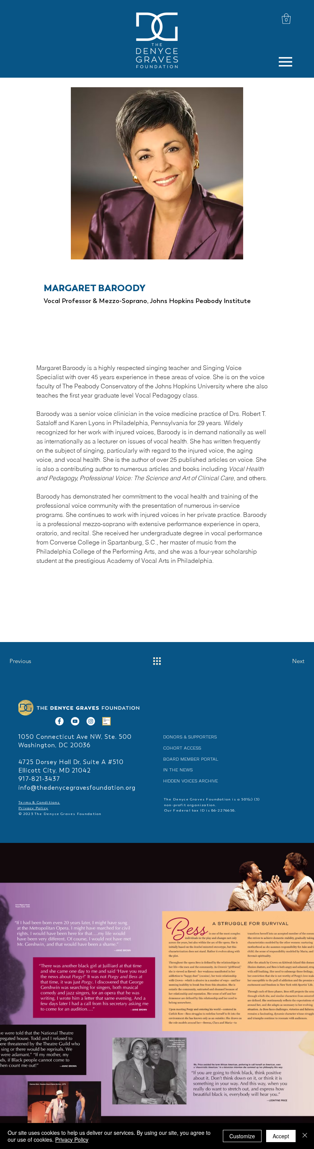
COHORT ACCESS (182, 748)
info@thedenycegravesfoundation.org (76, 787)
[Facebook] (59, 721)
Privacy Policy (33, 808)
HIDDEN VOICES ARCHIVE (190, 781)
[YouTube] (75, 721)
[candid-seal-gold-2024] (106, 721)
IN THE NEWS (178, 770)
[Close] (304, 1136)
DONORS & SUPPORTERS (190, 737)
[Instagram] (91, 721)
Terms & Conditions (39, 802)
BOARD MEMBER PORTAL (190, 759)
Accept (281, 1136)
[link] (286, 18)
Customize (242, 1136)
